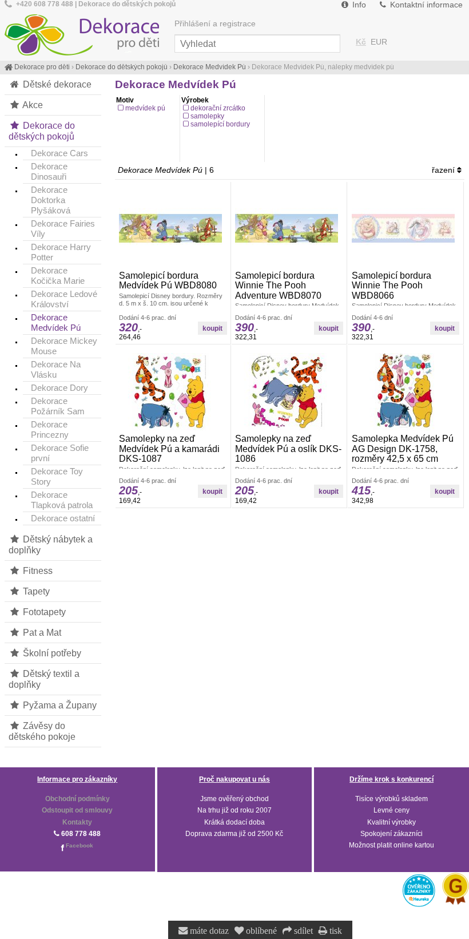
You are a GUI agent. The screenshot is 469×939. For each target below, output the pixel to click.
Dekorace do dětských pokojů (42, 130)
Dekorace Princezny (50, 429)
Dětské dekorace (56, 84)
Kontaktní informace (425, 5)
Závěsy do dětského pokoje (42, 731)
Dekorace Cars (59, 153)
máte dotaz (208, 931)
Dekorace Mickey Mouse (64, 346)
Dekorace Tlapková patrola (62, 500)
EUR (379, 42)
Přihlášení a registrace (215, 23)
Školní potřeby (51, 653)
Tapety (35, 591)
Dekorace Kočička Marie (58, 276)
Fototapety (43, 612)
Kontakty (77, 822)
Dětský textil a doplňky (44, 679)
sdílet (302, 931)
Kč (361, 42)
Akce (32, 105)
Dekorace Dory (59, 388)
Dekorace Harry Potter (61, 252)
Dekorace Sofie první (60, 453)
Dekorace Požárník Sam (58, 406)
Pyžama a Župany (59, 705)
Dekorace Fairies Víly (63, 229)
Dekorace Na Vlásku (56, 369)
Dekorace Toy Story (57, 476)
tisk (334, 931)
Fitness (37, 570)
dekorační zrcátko (217, 108)
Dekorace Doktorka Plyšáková (50, 200)
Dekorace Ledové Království (64, 299)
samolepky (207, 116)
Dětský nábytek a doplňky (51, 544)
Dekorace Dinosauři (49, 171)
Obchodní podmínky (77, 799)
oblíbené (260, 931)
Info (358, 5)
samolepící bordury (220, 124)
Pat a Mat (41, 632)
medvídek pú (145, 108)
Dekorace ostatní (63, 518)
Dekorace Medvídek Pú (56, 322)
